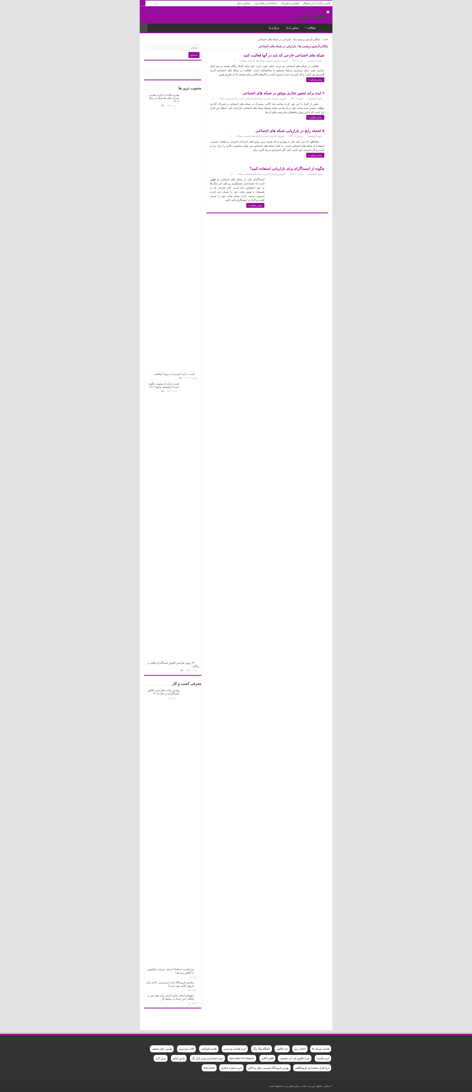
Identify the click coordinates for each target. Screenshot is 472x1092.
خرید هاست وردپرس (234, 1048)
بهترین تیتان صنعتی (162, 1048)
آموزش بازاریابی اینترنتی (277, 60)
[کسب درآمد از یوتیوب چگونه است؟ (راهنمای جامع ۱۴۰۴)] (190, 520)
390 (180, 378)
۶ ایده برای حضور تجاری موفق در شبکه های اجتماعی (283, 93)
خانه (325, 39)
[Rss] (180, 1086)
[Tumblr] (155, 1086)
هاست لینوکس (209, 1048)
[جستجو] (142, 3)
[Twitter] (173, 1086)
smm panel (209, 1068)
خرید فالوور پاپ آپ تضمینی (295, 1058)
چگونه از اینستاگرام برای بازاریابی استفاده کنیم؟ (287, 168)
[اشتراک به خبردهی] (207, 47)
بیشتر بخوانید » (315, 79)
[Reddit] (159, 1086)
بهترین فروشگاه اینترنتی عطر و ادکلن (268, 1068)
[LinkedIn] (162, 1086)
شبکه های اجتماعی (255, 60)
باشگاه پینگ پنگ (261, 1048)
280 (181, 670)
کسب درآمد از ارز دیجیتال (317, 3)
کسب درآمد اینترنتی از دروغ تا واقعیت (174, 374)
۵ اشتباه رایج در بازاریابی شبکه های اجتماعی (290, 131)
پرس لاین (160, 1058)
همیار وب (326, 27)
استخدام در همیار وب (265, 3)
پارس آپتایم (179, 1058)
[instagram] (152, 1086)
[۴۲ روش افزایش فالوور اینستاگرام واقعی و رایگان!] (198, 662)
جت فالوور (282, 1048)
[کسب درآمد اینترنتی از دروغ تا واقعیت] (198, 373)
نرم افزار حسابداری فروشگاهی (312, 1068)
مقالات (312, 27)
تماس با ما (292, 27)
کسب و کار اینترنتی (235, 98)
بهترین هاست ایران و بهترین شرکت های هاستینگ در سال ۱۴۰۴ (164, 98)
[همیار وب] (313, 14)
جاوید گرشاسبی (314, 60)
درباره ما (274, 27)
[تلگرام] (144, 1086)
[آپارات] (147, 1086)
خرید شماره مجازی (231, 1068)
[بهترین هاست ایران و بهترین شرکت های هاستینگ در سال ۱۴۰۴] (190, 231)
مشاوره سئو (244, 3)
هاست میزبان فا (320, 1048)
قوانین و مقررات (290, 3)
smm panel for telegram (241, 1058)
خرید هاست (323, 1058)
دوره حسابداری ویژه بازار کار (207, 1058)
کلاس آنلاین (267, 1058)
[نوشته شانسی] (144, 28)
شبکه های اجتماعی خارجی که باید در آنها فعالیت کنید (284, 55)
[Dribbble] (166, 1086)
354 (162, 391)
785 (162, 105)
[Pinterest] (169, 1086)
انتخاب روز (300, 1048)
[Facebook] (176, 1086)
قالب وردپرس (186, 1048)
